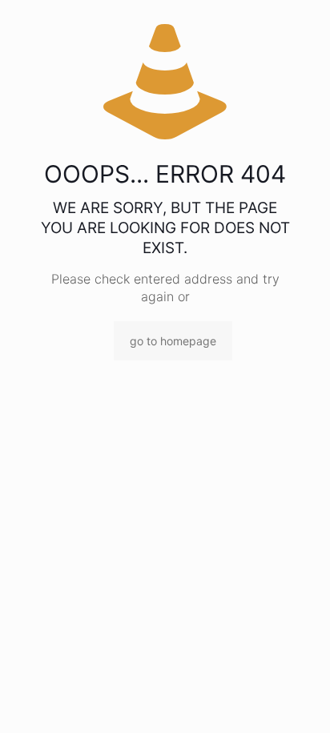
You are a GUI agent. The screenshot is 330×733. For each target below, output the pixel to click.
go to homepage (173, 341)
